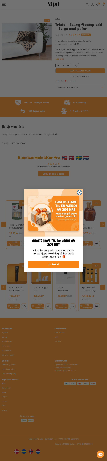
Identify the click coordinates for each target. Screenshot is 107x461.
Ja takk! (53, 264)
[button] (100, 454)
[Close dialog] (79, 192)
